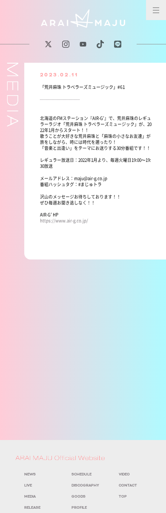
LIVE (28, 485)
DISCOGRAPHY (85, 485)
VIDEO (124, 474)
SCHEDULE (82, 474)
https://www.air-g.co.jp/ (64, 221)
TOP (123, 496)
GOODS (79, 496)
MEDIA (30, 496)
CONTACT (128, 485)
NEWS (30, 474)
